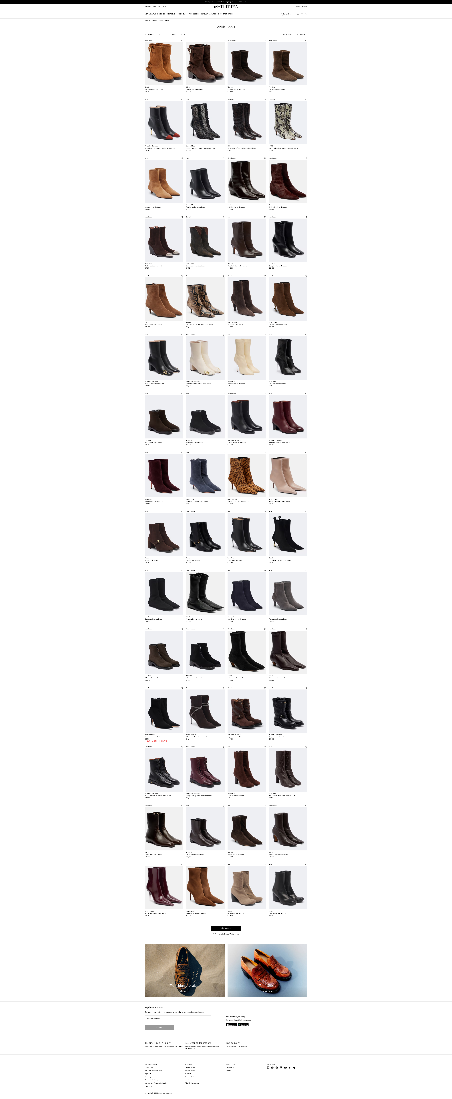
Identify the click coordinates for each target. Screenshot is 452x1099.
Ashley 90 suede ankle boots (196, 913)
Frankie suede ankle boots (237, 619)
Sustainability (190, 1067)
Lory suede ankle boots (153, 207)
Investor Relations (191, 1077)
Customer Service (151, 1064)
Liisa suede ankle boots (236, 854)
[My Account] (298, 14)
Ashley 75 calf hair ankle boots (238, 501)
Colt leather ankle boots (153, 854)
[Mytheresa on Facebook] (272, 1068)
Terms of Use (230, 1064)
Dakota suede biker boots (154, 89)
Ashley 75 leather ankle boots (279, 501)
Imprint (228, 1070)
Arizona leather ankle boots (278, 678)
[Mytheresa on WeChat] (294, 1068)
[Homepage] (226, 6)
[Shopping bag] (305, 14)
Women (148, 6)
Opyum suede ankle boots (278, 325)
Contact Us (149, 1067)
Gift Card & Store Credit (153, 1070)
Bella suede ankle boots (153, 325)
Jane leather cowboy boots (195, 266)
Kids (159, 6)
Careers (188, 1074)
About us (188, 1064)
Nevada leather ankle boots (278, 854)
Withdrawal (149, 1086)
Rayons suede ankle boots (237, 737)
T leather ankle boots (235, 560)
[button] (281, 14)
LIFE (164, 6)
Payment (148, 1074)
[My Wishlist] (301, 14)
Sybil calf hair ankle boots (278, 207)
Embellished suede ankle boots (280, 560)
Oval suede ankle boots (236, 913)
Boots (161, 20)
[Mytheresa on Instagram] (281, 1068)
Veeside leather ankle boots (154, 383)
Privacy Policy (230, 1067)
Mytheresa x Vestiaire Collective (156, 1083)
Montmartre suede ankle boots (197, 501)
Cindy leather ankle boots (278, 266)
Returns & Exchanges (152, 1080)
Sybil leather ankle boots (236, 207)
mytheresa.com (168, 1093)
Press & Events (190, 1070)
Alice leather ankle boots (236, 796)
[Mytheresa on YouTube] (285, 1068)
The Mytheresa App (192, 1083)
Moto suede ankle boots (153, 442)
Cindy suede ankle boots (236, 89)
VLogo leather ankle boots (237, 442)
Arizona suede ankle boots (237, 678)
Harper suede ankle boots (154, 501)
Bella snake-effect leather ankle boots (199, 325)
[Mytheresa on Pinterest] (276, 1068)
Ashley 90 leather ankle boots (155, 913)
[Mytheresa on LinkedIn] (268, 1068)
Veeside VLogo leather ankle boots (198, 383)
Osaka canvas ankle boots (154, 737)
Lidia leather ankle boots (236, 383)
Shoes (154, 20)
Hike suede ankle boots (153, 678)
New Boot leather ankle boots (279, 442)
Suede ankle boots (151, 560)
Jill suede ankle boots (235, 325)
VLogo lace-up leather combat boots (158, 796)
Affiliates (188, 1080)
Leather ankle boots (193, 560)
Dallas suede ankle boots (153, 266)
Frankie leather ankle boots (195, 207)
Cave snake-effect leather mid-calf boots (242, 148)
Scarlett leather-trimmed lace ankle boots (201, 148)
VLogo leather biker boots (278, 737)
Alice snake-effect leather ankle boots (282, 796)
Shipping (148, 1077)
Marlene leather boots (194, 619)
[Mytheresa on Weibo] (289, 1068)
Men (154, 6)
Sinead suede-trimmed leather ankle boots (160, 148)
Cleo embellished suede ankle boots (199, 737)
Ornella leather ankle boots (237, 266)
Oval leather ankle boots (277, 913)
